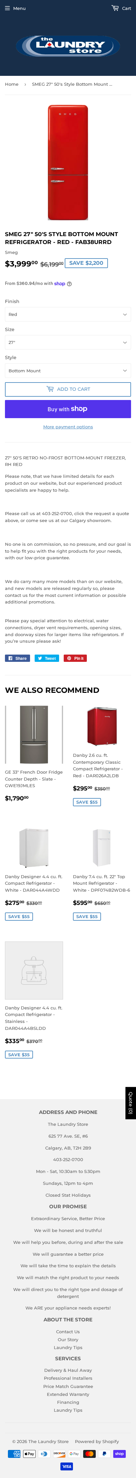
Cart (126, 8)
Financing (68, 1402)
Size (10, 329)
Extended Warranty (68, 1394)
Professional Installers (68, 1378)
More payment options (68, 426)
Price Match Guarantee (68, 1386)
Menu (19, 8)
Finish (12, 301)
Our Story (68, 1339)
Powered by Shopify (97, 1441)
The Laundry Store (48, 1441)
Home (11, 84)
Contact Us (68, 1331)
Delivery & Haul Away (68, 1370)
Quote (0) (131, 1103)
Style (11, 357)
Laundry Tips (68, 1347)
